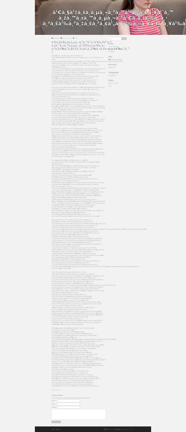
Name (54, 401)
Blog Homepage (112, 49)
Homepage (111, 51)
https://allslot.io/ (94, 304)
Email (53, 404)
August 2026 (111, 67)
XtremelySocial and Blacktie (127, 429)
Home (76, 38)
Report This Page (56, 389)
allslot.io (100, 341)
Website (54, 407)
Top (53, 429)
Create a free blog (113, 46)
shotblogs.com (111, 429)
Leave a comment (66, 38)
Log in (110, 86)
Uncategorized (112, 75)
